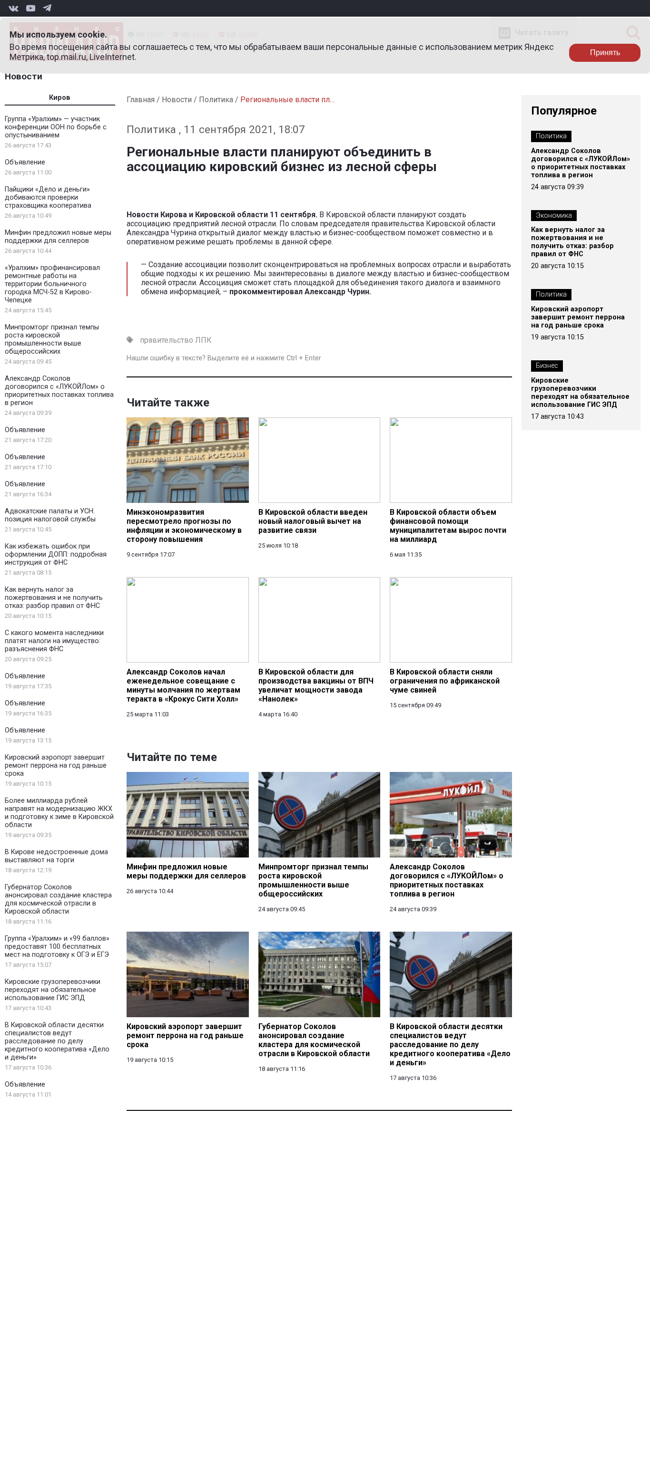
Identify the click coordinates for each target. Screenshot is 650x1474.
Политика (216, 99)
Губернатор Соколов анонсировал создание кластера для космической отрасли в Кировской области (58, 899)
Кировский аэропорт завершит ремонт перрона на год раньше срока (56, 765)
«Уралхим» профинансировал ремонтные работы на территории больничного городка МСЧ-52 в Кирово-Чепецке (52, 284)
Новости (23, 76)
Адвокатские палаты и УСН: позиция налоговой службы (50, 515)
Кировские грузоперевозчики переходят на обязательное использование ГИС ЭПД (52, 990)
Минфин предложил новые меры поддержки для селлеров (58, 237)
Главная (141, 99)
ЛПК (203, 340)
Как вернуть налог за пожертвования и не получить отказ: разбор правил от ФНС (54, 598)
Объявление (25, 162)
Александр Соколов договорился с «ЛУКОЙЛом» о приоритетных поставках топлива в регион (59, 391)
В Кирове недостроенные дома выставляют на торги (56, 856)
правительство (166, 340)
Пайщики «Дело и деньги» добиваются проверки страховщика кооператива (48, 197)
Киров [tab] (59, 98)
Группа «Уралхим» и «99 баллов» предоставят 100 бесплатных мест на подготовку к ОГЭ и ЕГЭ (57, 946)
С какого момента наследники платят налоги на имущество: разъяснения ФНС (54, 641)
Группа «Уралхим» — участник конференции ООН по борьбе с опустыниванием (56, 127)
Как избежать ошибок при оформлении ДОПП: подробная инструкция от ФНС (56, 554)
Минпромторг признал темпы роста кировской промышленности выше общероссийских (52, 339)
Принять (605, 52)
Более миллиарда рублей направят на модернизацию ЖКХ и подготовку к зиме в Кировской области (59, 813)
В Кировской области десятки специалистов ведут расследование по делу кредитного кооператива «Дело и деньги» (57, 1041)
